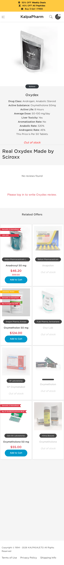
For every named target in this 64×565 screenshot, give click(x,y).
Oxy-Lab (48, 327)
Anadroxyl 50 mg (16, 265)
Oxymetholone (48, 441)
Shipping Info (48, 557)
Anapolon (48, 265)
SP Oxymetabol (16, 386)
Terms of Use (9, 557)
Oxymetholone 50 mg (16, 441)
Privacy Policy (28, 557)
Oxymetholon (48, 384)
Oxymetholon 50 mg (16, 327)
